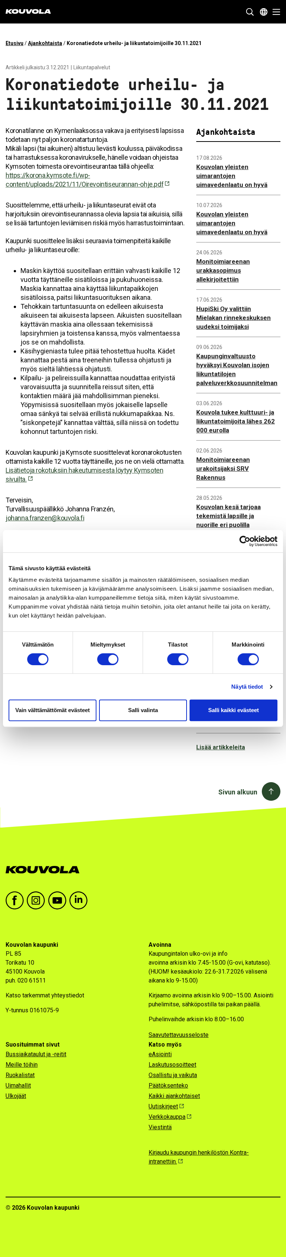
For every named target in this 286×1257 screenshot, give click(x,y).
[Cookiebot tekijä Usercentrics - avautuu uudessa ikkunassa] (244, 541)
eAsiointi (160, 1054)
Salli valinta (143, 710)
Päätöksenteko (168, 1085)
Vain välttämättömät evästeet (52, 710)
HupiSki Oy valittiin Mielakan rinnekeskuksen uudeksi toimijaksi (233, 317)
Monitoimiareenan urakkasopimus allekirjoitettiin (223, 270)
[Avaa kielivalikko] (263, 12)
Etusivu (14, 43)
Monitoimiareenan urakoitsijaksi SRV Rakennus (223, 468)
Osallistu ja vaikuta (173, 1075)
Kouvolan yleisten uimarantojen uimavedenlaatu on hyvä (231, 175)
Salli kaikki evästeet (233, 710)
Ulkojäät (16, 1095)
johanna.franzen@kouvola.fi (45, 518)
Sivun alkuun (237, 792)
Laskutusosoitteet (172, 1064)
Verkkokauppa (167, 1116)
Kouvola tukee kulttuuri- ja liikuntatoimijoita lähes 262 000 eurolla (235, 421)
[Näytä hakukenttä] (250, 12)
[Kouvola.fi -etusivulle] (46, 870)
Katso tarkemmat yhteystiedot (45, 995)
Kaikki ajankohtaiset (174, 1095)
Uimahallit (18, 1085)
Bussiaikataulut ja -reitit (36, 1054)
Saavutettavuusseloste (179, 1034)
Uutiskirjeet (163, 1106)
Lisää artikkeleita (220, 747)
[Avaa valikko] (274, 12)
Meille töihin (22, 1064)
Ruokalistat (20, 1075)
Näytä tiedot (247, 686)
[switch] (107, 659)
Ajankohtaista (45, 43)
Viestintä (160, 1127)
